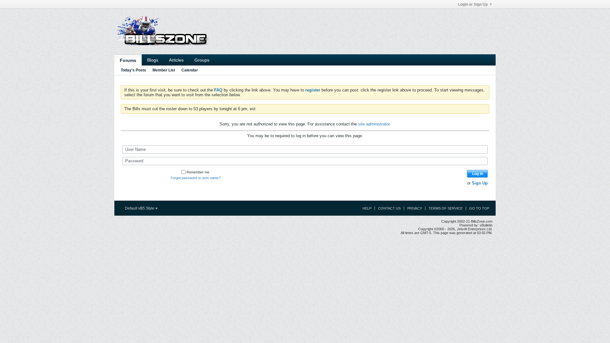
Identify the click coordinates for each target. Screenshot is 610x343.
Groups (201, 60)
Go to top (479, 208)
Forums (128, 60)
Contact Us (389, 208)
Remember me (197, 172)
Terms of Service (446, 208)
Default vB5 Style (140, 208)
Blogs (152, 60)
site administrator (374, 124)
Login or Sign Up (473, 4)
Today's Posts (133, 70)
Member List (163, 70)
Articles (176, 60)
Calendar (189, 70)
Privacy (414, 208)
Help (367, 208)
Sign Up (480, 183)
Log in (477, 174)
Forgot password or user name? (195, 178)
